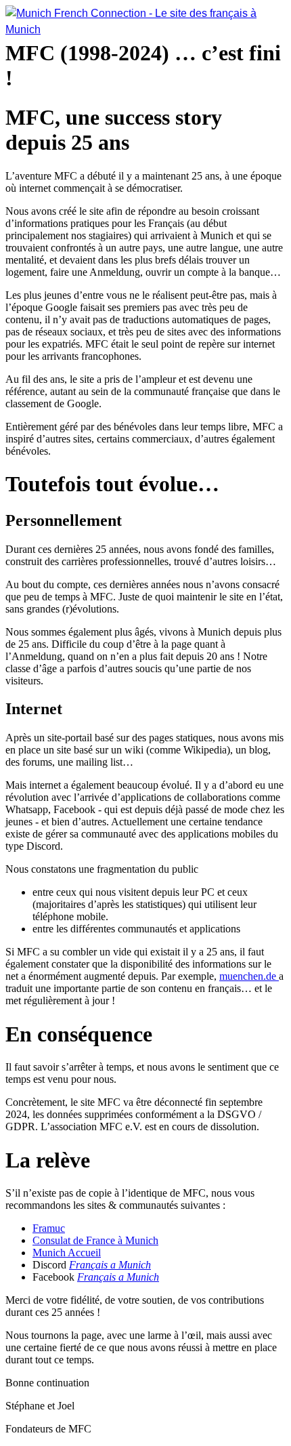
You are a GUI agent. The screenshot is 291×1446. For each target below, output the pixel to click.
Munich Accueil (66, 1252)
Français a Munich (110, 1265)
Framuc (48, 1228)
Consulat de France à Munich (95, 1240)
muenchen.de (249, 976)
